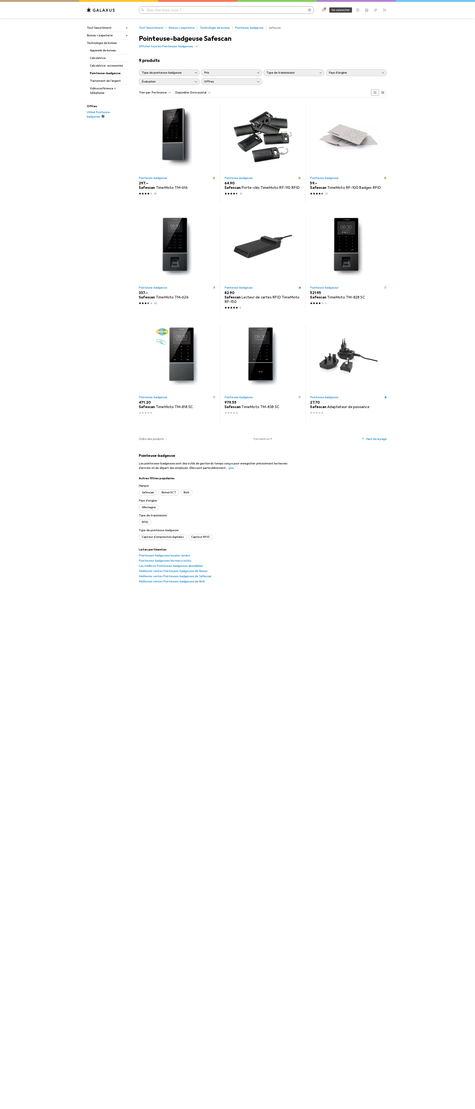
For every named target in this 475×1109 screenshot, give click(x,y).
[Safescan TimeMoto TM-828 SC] (348, 264)
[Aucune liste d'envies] (376, 10)
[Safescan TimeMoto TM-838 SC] (263, 374)
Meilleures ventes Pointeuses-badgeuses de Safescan (175, 576)
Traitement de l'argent (105, 81)
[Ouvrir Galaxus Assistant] (358, 10)
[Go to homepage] (101, 10)
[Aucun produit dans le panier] (384, 10)
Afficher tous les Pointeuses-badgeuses (166, 46)
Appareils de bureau (103, 50)
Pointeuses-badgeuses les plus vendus (164, 555)
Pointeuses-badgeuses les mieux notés (165, 561)
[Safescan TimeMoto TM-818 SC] (177, 374)
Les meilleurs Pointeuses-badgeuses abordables (171, 566)
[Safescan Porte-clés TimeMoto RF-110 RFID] (263, 154)
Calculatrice (98, 58)
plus (231, 468)
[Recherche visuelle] (309, 10)
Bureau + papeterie (100, 35)
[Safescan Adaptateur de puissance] (348, 374)
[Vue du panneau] (375, 93)
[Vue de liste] (383, 93)
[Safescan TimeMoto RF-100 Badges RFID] (348, 154)
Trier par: (145, 92)
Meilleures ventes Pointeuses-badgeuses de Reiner (173, 571)
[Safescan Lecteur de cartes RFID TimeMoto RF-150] (263, 264)
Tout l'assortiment (99, 28)
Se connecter (341, 10)
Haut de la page (376, 439)
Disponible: (182, 92)
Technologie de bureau (102, 43)
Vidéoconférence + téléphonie (103, 91)
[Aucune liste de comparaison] (367, 10)
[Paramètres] (324, 10)
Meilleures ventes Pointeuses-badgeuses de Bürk (172, 581)
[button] (213, 178)
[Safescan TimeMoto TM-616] (177, 154)
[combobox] (160, 92)
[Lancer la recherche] (142, 10)
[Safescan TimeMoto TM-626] (177, 264)
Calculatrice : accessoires (106, 66)
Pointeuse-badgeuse (105, 73)
